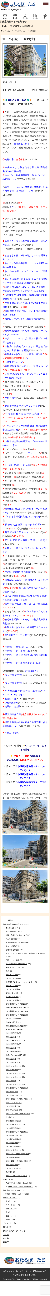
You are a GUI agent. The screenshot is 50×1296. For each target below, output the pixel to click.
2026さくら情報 (12, 978)
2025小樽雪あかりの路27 (15, 1026)
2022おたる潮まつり (13, 1124)
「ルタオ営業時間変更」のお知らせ (22, 516)
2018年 (6, 1238)
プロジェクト (8, 1223)
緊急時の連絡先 (40, 1271)
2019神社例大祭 (12, 1143)
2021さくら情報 (12, 989)
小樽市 (8, 702)
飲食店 (22, 207)
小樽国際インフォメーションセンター (20, 982)
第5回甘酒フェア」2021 (17, 635)
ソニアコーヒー (31, 453)
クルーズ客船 (11, 946)
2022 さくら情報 (12, 993)
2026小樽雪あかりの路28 (15, 1011)
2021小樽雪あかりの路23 (15, 1088)
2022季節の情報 (12, 1121)
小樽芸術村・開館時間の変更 (22, 413)
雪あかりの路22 (12, 997)
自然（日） (10, 1209)
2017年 (6, 1242)
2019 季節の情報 (12, 1135)
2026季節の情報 (12, 1165)
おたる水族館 (11, 939)
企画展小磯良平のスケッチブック (22, 406)
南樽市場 (9, 159)
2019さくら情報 (12, 1019)
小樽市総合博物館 (15, 690)
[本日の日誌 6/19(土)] (25, 77)
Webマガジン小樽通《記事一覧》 (20, 1187)
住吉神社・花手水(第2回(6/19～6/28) (23, 663)
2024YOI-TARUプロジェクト (16, 1176)
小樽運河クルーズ (13, 362)
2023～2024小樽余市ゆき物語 (17, 1161)
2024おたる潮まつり (13, 1041)
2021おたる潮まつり (13, 1150)
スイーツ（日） (11, 1205)
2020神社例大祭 (12, 1157)
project (5, 1179)
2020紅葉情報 (11, 1048)
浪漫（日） (10, 1216)
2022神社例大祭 (12, 1033)
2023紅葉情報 (11, 1106)
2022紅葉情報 (11, 1081)
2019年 (6, 1235)
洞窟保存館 (15, 714)
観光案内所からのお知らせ (22, 26)
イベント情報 (11, 932)
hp (45, 327)
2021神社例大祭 (12, 1051)
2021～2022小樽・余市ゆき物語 (18, 1114)
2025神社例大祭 (12, 1070)
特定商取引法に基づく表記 (24, 1275)
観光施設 (11, 211)
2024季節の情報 (12, 1146)
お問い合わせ (25, 1271)
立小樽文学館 (14, 675)
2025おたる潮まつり (13, 1066)
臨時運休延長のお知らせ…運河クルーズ (26, 366)
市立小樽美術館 (13, 683)
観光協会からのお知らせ (12, 1190)
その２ (23, 307)
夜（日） (9, 1212)
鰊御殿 (14, 702)
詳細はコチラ (32, 671)
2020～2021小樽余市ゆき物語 (17, 1099)
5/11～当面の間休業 (37, 457)
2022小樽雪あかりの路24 (15, 1132)
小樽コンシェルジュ (13, 1103)
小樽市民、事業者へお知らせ (14, 1194)
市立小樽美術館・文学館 (15, 943)
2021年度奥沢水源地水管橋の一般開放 (26, 540)
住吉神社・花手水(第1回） (18, 651)
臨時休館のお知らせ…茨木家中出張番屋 (26, 604)
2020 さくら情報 (12, 1168)
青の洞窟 (9, 1172)
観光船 (8, 1117)
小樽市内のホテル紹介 (14, 1055)
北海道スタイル (24, 143)
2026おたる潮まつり (13, 1073)
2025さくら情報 (12, 975)
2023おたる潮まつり (13, 1084)
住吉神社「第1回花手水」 (17, 647)
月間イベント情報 (12, 960)
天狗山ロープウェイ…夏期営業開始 (22, 319)
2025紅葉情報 (11, 1037)
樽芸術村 (11, 398)
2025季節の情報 (12, 1139)
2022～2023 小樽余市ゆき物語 (17, 1154)
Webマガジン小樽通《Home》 (17, 1183)
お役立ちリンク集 (10, 1271)
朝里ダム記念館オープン (18, 532)
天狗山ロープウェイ (13, 967)
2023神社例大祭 (12, 1044)
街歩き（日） (11, 1220)
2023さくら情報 (12, 986)
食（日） (9, 1201)
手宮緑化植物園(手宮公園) (18, 572)
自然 (7, 971)
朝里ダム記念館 (12, 706)
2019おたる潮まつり (13, 1077)
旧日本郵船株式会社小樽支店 (16, 964)
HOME (4, 26)
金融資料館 (10, 698)
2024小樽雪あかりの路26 (15, 1015)
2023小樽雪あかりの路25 (15, 1004)
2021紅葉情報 (11, 1062)
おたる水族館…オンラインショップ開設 (26, 271)
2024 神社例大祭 (12, 1110)
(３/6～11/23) (15, 378)
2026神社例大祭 (12, 1128)
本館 (27, 690)
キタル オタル (12, 733)
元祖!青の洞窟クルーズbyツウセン (23, 374)
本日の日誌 (5, 31)
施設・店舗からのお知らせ (16, 935)
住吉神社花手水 (11, 1022)
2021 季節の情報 (12, 1095)
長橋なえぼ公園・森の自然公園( (23, 524)
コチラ (21, 203)
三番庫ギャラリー (12, 1030)
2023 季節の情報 (12, 1092)
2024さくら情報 (12, 1000)
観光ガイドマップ (10, 1198)
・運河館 (35, 690)
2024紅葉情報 (11, 1059)
